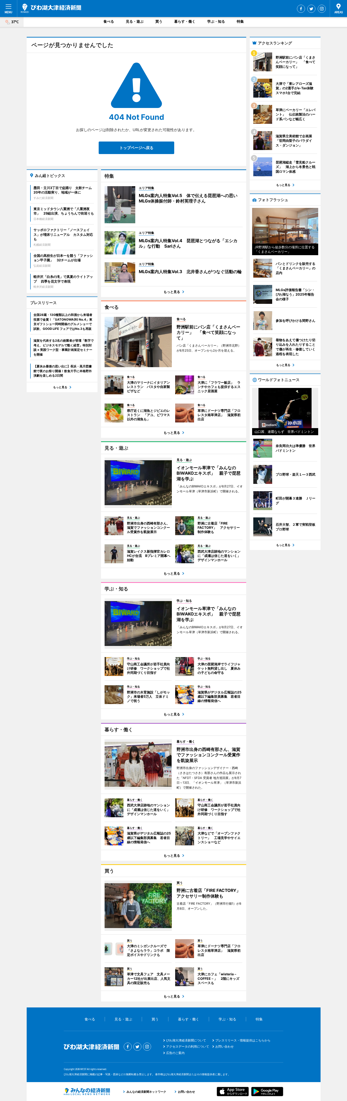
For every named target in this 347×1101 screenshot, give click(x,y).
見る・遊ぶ (135, 21)
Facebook (301, 9)
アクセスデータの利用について (187, 1046)
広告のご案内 (175, 1053)
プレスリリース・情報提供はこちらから (243, 1040)
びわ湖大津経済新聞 (51, 8)
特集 (240, 21)
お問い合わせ (224, 1046)
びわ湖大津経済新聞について (186, 1040)
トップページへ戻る (136, 147)
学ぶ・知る (216, 21)
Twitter (311, 9)
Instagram (322, 9)
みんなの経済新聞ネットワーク (87, 1091)
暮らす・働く (184, 21)
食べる (108, 21)
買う (158, 21)
